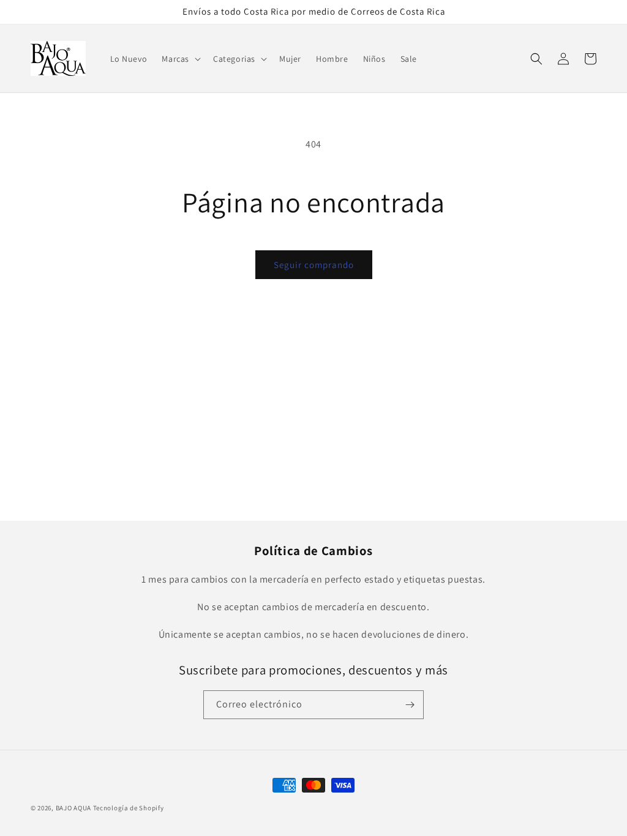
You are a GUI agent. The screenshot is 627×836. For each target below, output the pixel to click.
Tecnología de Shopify (128, 808)
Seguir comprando (314, 265)
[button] (180, 59)
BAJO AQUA (73, 808)
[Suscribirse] (409, 704)
